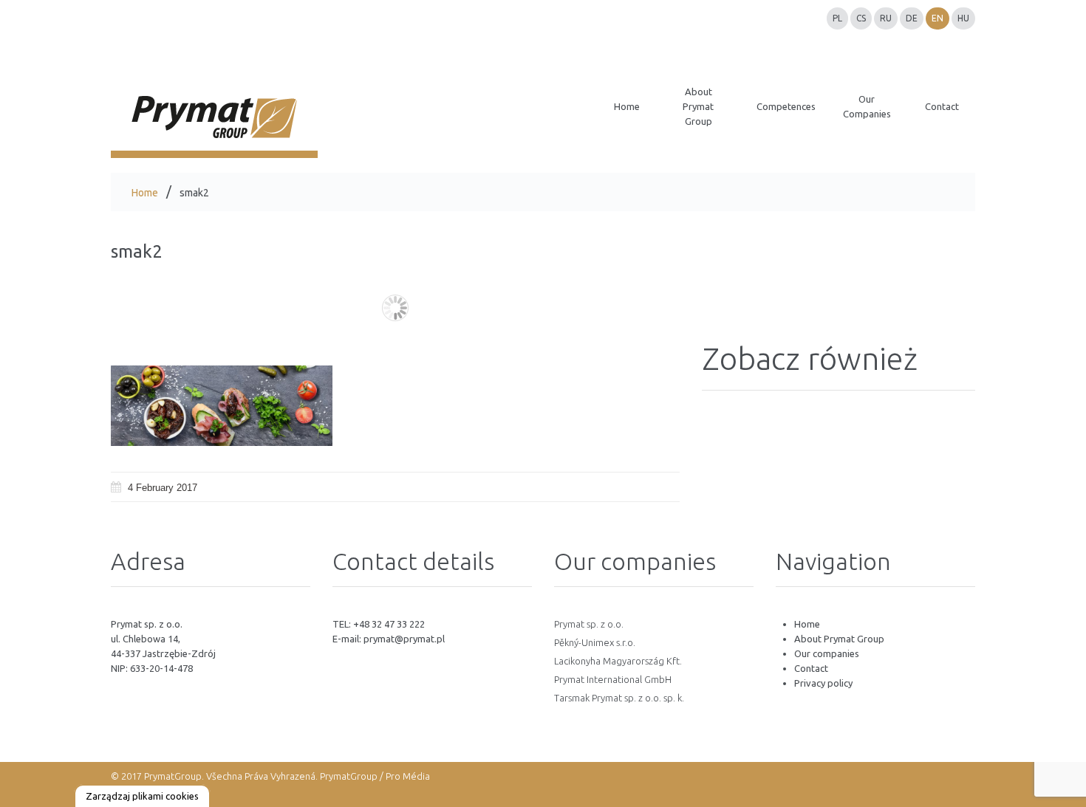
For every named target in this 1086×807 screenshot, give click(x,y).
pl (837, 18)
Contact (811, 668)
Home (145, 193)
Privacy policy (823, 683)
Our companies (826, 653)
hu (963, 18)
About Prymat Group (839, 638)
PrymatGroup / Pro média (374, 776)
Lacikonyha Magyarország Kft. (618, 661)
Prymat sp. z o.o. (589, 624)
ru (886, 18)
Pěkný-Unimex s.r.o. (594, 642)
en (937, 18)
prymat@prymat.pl (404, 638)
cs (861, 18)
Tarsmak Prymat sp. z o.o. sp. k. (619, 698)
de (912, 18)
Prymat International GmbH (613, 679)
